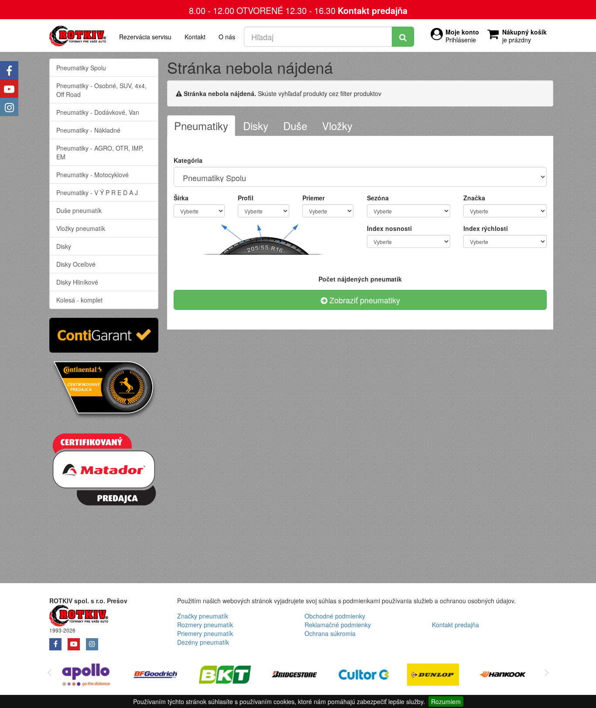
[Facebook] (9, 70)
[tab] (201, 125)
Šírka (181, 197)
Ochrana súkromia (330, 633)
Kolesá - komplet (79, 300)
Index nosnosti (389, 228)
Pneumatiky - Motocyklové (92, 174)
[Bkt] (225, 676)
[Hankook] (502, 676)
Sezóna (378, 197)
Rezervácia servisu (145, 36)
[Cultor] (364, 676)
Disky (63, 246)
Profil (245, 197)
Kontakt (195, 36)
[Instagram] (9, 107)
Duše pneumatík (79, 210)
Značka (474, 197)
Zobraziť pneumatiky (363, 300)
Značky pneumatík (202, 616)
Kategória (188, 160)
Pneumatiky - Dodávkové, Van (97, 112)
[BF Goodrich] (156, 676)
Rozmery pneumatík (205, 624)
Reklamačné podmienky (338, 624)
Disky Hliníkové (77, 282)
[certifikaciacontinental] (103, 389)
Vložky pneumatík (80, 228)
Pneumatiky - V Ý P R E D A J (97, 192)
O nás (227, 36)
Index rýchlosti (485, 228)
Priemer (313, 197)
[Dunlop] (433, 676)
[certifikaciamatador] (103, 468)
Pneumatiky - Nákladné (88, 130)
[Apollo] (86, 676)
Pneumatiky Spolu (81, 67)
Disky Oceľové (76, 264)
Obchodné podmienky (335, 616)
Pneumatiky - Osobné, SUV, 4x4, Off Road (101, 90)
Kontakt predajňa (373, 10)
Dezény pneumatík (203, 642)
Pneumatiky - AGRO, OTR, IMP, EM (100, 152)
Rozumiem (446, 701)
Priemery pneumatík (205, 633)
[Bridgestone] (294, 676)
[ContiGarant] (103, 334)
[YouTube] (9, 88)
